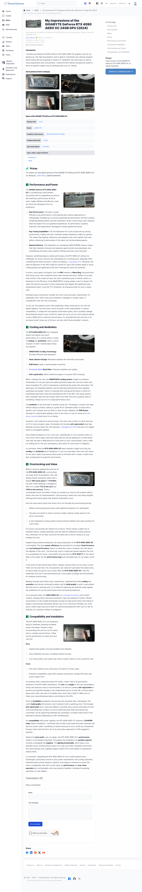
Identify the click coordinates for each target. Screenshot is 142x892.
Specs (109, 33)
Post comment (35, 824)
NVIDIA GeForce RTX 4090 (55, 134)
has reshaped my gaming (69, 595)
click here (41, 175)
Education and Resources (53, 865)
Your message (33, 803)
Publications (92, 865)
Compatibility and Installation (118, 52)
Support (82, 865)
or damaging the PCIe (68, 427)
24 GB (45, 140)
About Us (113, 3)
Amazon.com (119, 71)
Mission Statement (71, 865)
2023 (41, 122)
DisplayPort (32, 157)
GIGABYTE (38, 128)
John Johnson (30, 38)
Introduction (111, 26)
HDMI (30, 161)
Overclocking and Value (116, 48)
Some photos (112, 30)
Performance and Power (116, 41)
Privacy (118, 865)
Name (30, 792)
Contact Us (122, 3)
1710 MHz (45, 146)
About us (39, 865)
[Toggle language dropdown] (85, 3)
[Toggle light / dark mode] (130, 3)
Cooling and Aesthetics (116, 44)
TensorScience (44, 877)
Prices (109, 37)
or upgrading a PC (74, 262)
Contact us (30, 865)
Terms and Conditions (105, 865)
